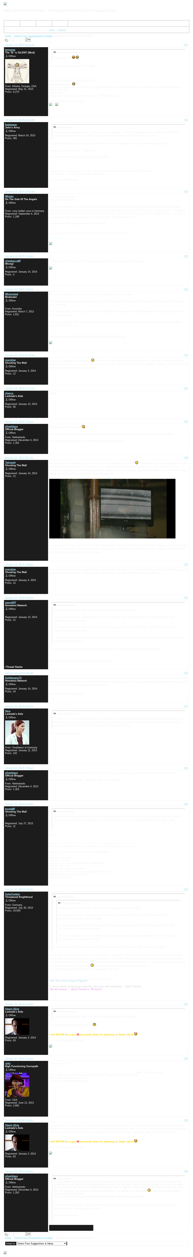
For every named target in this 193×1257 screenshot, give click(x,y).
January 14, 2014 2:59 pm (19, 564)
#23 (186, 191)
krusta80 (10, 808)
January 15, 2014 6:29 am (19, 889)
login (51, 29)
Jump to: (11, 1243)
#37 (186, 1004)
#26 (186, 355)
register (62, 29)
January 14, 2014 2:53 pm (19, 421)
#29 (186, 457)
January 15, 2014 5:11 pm (19, 1120)
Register (42, 24)
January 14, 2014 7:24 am (19, 289)
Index (8, 24)
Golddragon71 (13, 677)
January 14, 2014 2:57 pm (19, 457)
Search (25, 24)
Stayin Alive (12, 1008)
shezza (9, 393)
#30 (186, 564)
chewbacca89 (13, 261)
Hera (7, 711)
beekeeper (11, 124)
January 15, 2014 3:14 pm (19, 1004)
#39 (186, 1120)
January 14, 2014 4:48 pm (19, 597)
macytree (10, 360)
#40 (186, 1171)
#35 (186, 804)
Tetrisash (10, 462)
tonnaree (10, 49)
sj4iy (8, 1063)
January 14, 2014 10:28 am (20, 355)
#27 (186, 388)
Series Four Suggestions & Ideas (33, 36)
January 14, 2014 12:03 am (20, 191)
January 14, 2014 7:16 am (19, 256)
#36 (186, 889)
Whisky (9, 196)
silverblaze (11, 426)
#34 (186, 767)
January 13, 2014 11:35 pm (19, 119)
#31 (186, 597)
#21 (186, 44)
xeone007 (10, 602)
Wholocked (11, 294)
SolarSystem (12, 894)
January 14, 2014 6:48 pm (19, 706)
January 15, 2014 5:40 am (19, 804)
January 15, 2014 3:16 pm (19, 1058)
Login (56, 24)
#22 (186, 119)
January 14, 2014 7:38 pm (19, 767)
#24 (186, 256)
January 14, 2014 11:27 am (19, 388)
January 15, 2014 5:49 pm (19, 1171)
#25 (186, 289)
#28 (186, 421)
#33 (186, 706)
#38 (186, 1058)
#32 (186, 673)
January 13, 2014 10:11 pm (19, 44)
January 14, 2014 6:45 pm (19, 673)
